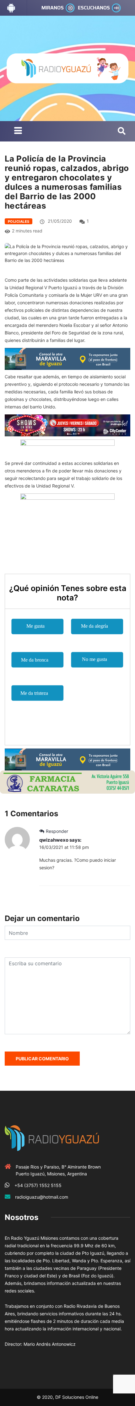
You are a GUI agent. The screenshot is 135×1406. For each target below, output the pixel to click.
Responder (57, 831)
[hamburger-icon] (18, 131)
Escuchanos (94, 8)
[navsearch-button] (122, 131)
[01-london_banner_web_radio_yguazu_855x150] (67, 358)
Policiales (18, 221)
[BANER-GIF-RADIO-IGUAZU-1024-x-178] (67, 425)
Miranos (52, 8)
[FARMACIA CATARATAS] (67, 781)
